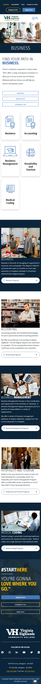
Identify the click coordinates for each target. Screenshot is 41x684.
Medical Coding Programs (14, 548)
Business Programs (12, 280)
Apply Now (29, 10)
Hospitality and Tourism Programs (18, 492)
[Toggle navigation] (33, 18)
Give (22, 4)
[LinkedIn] (17, 652)
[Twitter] (31, 652)
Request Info (13, 10)
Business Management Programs (17, 428)
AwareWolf (15, 4)
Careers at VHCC (32, 4)
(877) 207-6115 (30, 671)
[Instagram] (10, 652)
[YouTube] (24, 652)
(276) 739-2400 (11, 671)
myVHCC (6, 4)
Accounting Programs (13, 355)
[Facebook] (2, 652)
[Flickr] (39, 652)
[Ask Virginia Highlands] (35, 681)
